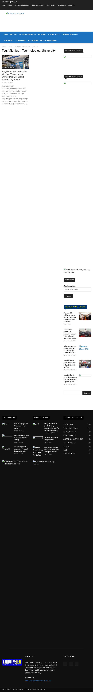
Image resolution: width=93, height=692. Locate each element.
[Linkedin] (85, 8)
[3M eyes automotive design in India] (38, 439)
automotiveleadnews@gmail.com (38, 680)
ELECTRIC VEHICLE (37, 5)
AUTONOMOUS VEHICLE (21, 5)
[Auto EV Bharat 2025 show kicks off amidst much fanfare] (85, 364)
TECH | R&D (68, 424)
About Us (71, 5)
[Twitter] (89, 8)
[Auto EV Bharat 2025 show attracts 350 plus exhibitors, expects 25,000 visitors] (85, 378)
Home (4, 46)
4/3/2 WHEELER (50, 5)
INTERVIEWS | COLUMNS (48, 40)
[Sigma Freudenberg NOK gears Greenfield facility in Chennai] (38, 451)
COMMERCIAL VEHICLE (70, 34)
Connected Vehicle (8, 67)
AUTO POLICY (61, 5)
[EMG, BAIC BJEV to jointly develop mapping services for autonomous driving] (38, 426)
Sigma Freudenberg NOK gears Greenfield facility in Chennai (51, 449)
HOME (6, 34)
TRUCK (9, 5)
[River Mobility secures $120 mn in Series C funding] (7, 437)
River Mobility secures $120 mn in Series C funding (21, 437)
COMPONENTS (8, 40)
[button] (90, 34)
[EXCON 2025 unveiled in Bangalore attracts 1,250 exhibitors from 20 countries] (85, 333)
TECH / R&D (42, 34)
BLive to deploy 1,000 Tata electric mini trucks (21, 426)
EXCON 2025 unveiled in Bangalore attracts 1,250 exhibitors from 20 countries (70, 334)
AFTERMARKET (21, 40)
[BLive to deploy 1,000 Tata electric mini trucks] (7, 426)
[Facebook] (81, 8)
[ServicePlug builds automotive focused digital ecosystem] (7, 449)
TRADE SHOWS (69, 453)
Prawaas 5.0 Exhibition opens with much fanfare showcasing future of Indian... (70, 317)
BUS (3, 5)
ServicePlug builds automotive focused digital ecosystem (21, 449)
